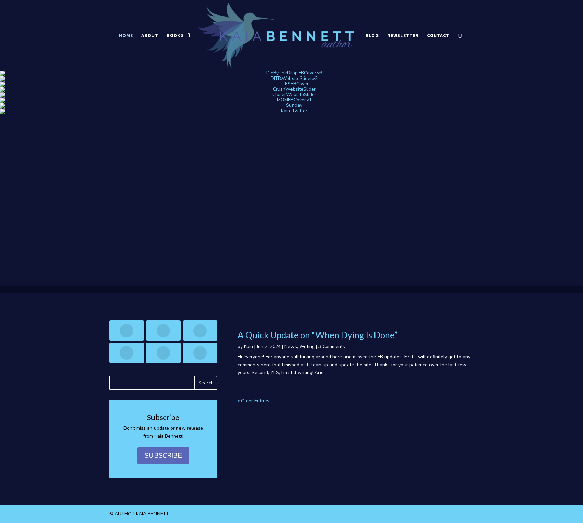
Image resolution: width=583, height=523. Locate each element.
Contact (438, 35)
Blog (372, 35)
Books (175, 35)
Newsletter (403, 35)
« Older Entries (253, 401)
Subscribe (163, 455)
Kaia (248, 346)
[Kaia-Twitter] (291, 111)
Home (126, 35)
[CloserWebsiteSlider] (291, 95)
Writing (307, 346)
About (149, 35)
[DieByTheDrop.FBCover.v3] (291, 73)
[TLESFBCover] (291, 84)
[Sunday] (291, 106)
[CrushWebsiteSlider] (291, 89)
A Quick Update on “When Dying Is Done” (317, 335)
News (290, 346)
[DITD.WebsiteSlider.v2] (291, 79)
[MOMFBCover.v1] (291, 100)
